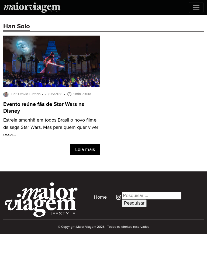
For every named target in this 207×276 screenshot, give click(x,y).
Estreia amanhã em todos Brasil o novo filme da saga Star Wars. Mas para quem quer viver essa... (50, 127)
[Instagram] (116, 197)
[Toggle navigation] (196, 7)
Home (100, 197)
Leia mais (85, 150)
